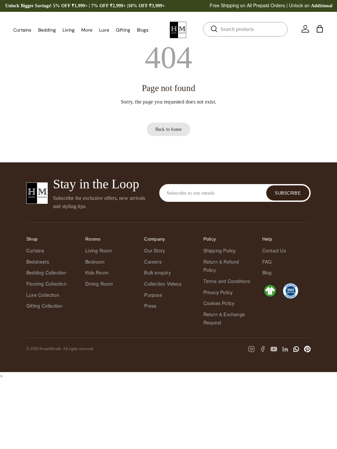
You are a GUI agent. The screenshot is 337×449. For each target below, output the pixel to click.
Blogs (142, 30)
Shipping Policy (219, 250)
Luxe (104, 30)
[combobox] (245, 29)
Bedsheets (37, 261)
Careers (152, 261)
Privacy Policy (218, 292)
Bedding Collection (46, 272)
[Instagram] (251, 349)
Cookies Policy (219, 303)
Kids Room (97, 272)
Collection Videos (162, 283)
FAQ (267, 261)
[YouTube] (274, 349)
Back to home (168, 129)
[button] (320, 29)
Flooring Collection (46, 283)
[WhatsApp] (296, 349)
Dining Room (99, 283)
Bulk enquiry (157, 272)
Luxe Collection (42, 295)
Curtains (35, 250)
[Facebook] (262, 349)
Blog (267, 272)
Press (150, 305)
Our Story (154, 250)
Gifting (123, 30)
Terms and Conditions (226, 281)
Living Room (98, 250)
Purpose (153, 295)
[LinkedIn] (285, 349)
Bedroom (95, 261)
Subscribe (288, 193)
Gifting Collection (44, 305)
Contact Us (274, 250)
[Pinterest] (307, 349)
